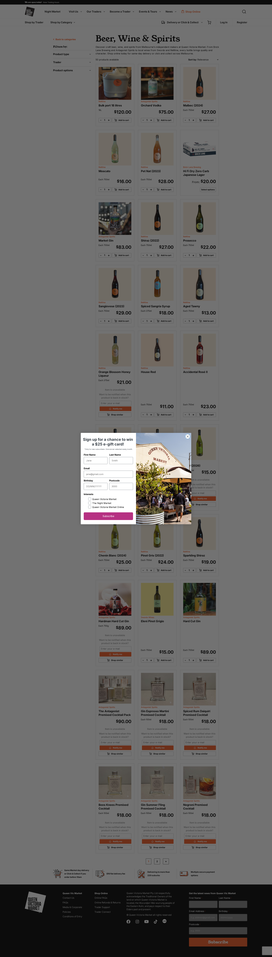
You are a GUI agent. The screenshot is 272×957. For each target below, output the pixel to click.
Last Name (115, 454)
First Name (89, 454)
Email (87, 468)
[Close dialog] (187, 436)
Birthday (88, 480)
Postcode (114, 480)
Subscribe (108, 516)
